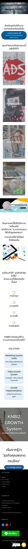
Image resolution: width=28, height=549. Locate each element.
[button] (14, 467)
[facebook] (13, 546)
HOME (3, 477)
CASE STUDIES (6, 482)
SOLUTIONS (5, 480)
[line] (15, 546)
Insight (4, 486)
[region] (14, 7)
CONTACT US (6, 484)
